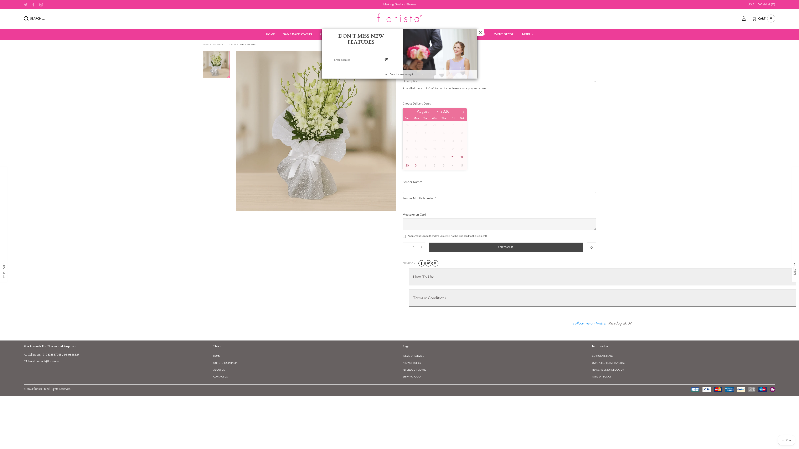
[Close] (480, 32)
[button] (386, 60)
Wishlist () (766, 4)
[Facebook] (33, 4)
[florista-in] (399, 17)
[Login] (747, 18)
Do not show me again (402, 74)
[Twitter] (26, 4)
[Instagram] (41, 4)
